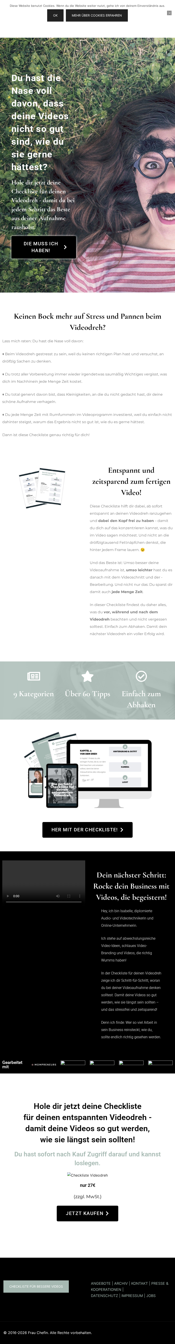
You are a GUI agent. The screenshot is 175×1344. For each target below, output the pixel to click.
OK (55, 15)
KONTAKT (139, 1283)
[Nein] (169, 13)
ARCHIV (121, 1283)
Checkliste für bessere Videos (36, 1286)
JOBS (151, 1295)
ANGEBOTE (101, 1283)
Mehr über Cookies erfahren (97, 15)
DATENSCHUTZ (104, 1295)
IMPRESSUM (132, 1295)
